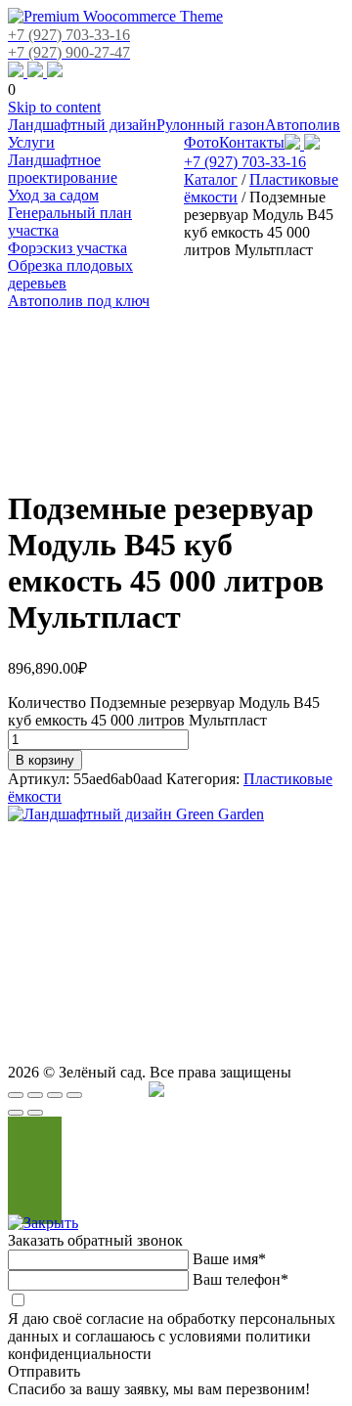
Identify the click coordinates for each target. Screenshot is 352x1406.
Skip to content (54, 107)
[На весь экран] (55, 1095)
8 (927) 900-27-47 (199, 925)
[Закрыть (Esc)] (15, 1095)
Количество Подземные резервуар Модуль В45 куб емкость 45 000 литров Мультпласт (164, 711)
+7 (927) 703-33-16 (245, 162)
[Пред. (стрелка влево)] (15, 1113)
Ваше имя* (229, 1259)
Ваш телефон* (240, 1279)
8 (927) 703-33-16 (300, 936)
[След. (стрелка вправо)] (35, 1113)
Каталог (211, 179)
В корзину (45, 760)
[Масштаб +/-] (74, 1095)
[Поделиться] (35, 1095)
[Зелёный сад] (115, 16)
